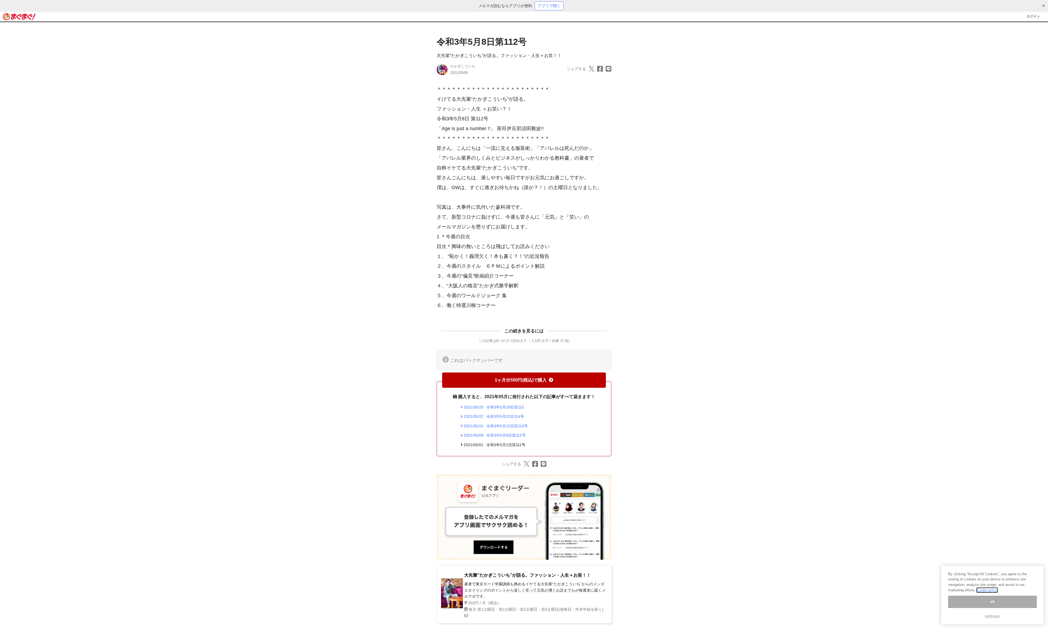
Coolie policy (987, 590)
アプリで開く (549, 6)
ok (992, 602)
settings (992, 616)
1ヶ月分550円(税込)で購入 (521, 380)
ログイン (1033, 16)
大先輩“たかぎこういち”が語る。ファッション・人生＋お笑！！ (499, 55)
